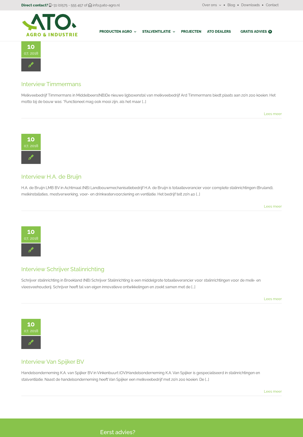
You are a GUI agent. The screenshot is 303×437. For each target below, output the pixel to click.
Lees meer (273, 114)
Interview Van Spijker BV (52, 361)
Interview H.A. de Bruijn (51, 176)
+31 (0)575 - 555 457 (67, 5)
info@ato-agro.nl (106, 5)
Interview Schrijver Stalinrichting (62, 269)
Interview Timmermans (51, 84)
